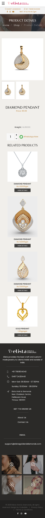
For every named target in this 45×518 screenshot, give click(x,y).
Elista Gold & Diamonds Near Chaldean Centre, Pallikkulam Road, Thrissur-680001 (21, 395)
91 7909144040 (33, 9)
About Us (22, 417)
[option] (22, 59)
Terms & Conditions (24, 510)
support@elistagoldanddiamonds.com (23, 444)
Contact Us (23, 422)
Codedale (23, 507)
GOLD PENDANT (22, 328)
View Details (22, 190)
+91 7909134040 (19, 371)
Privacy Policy (37, 507)
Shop (17, 25)
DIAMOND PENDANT (22, 183)
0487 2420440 (14, 9)
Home (6, 25)
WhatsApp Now (30, 136)
